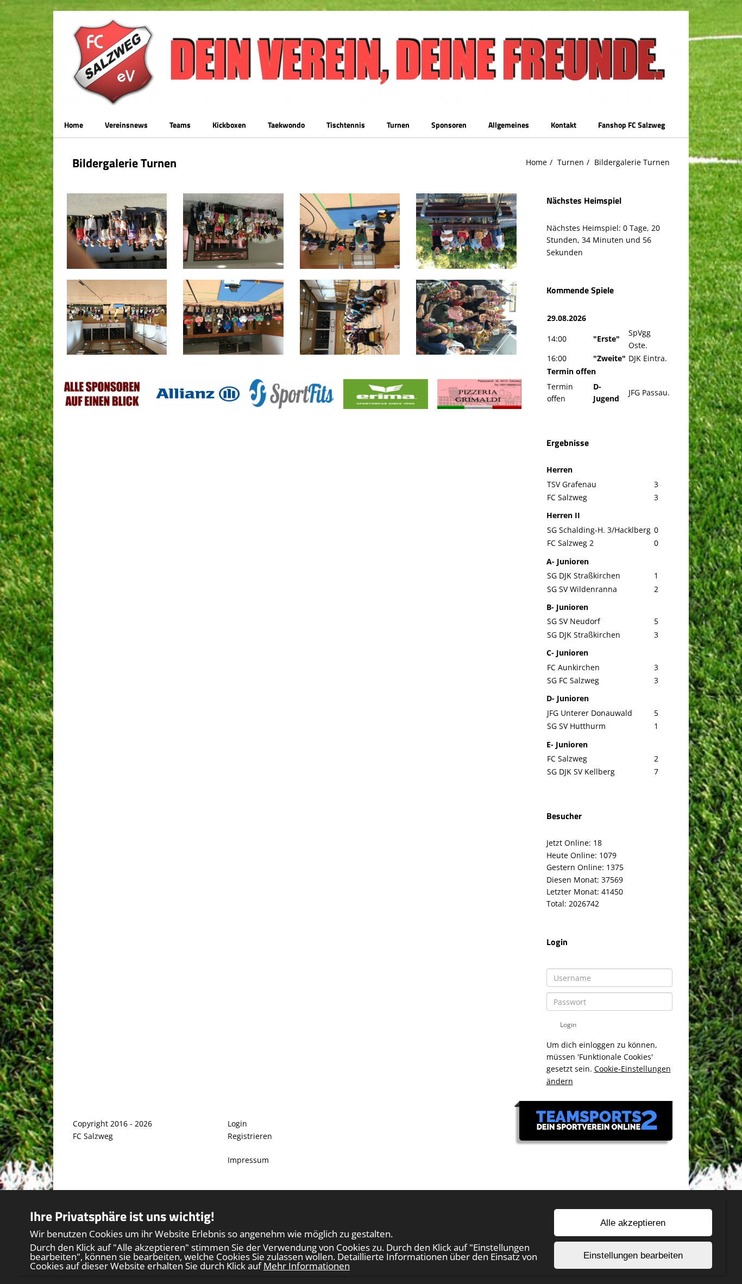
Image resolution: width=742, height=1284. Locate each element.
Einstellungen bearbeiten (633, 1255)
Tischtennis (345, 124)
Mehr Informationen (306, 1266)
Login (237, 1123)
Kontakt (563, 124)
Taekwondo (286, 124)
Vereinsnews (126, 124)
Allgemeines (508, 124)
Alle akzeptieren (632, 1223)
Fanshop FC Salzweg (631, 124)
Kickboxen (229, 124)
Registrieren (250, 1136)
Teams (180, 124)
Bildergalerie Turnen (632, 162)
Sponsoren (449, 124)
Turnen (398, 124)
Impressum (248, 1160)
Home (73, 124)
